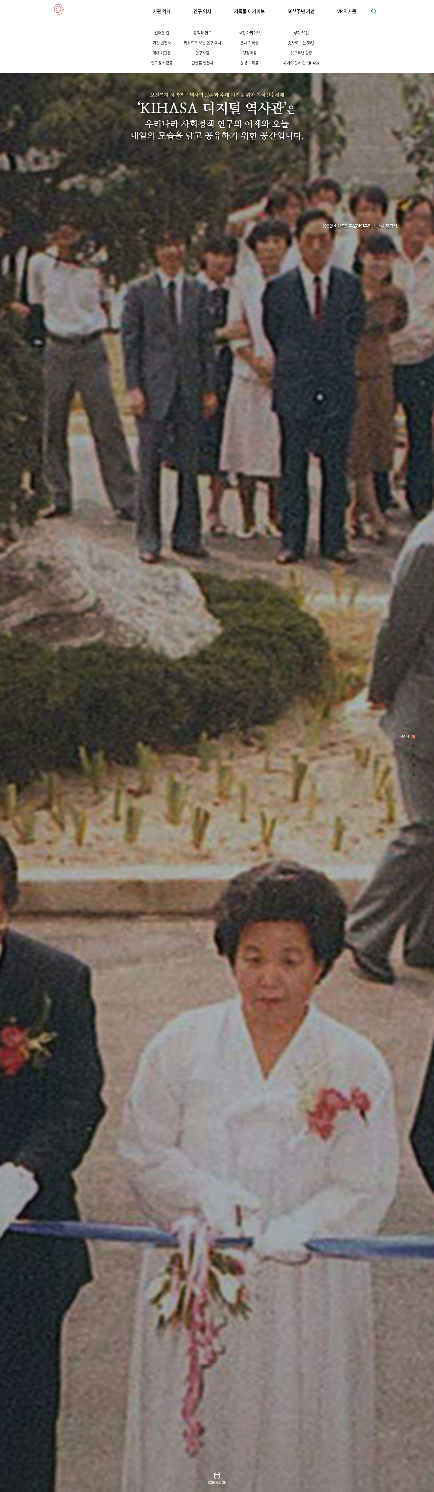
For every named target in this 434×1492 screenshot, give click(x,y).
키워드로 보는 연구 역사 (202, 42)
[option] (217, 746)
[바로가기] (413, 736)
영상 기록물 (249, 63)
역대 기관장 (162, 53)
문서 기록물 (249, 42)
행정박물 (250, 53)
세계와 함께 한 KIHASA (301, 63)
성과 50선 (301, 32)
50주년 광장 (301, 53)
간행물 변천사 (202, 63)
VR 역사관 (346, 11)
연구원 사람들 (162, 63)
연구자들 (202, 53)
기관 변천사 (162, 42)
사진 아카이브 (249, 32)
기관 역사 (162, 11)
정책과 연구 (202, 32)
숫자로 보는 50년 (301, 42)
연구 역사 (202, 11)
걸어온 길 (161, 32)
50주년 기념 (301, 11)
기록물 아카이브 (249, 11)
